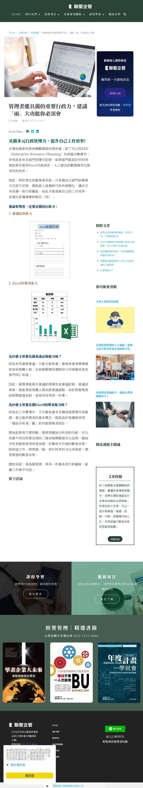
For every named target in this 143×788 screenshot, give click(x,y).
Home (55, 725)
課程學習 (55, 750)
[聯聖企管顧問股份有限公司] (80, 6)
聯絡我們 (55, 756)
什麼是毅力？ (107, 270)
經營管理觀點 (57, 744)
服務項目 (55, 738)
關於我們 (55, 731)
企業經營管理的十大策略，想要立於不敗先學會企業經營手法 (114, 347)
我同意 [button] (29, 775)
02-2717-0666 (30, 744)
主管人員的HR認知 (107, 301)
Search (124, 13)
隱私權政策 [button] (17, 764)
